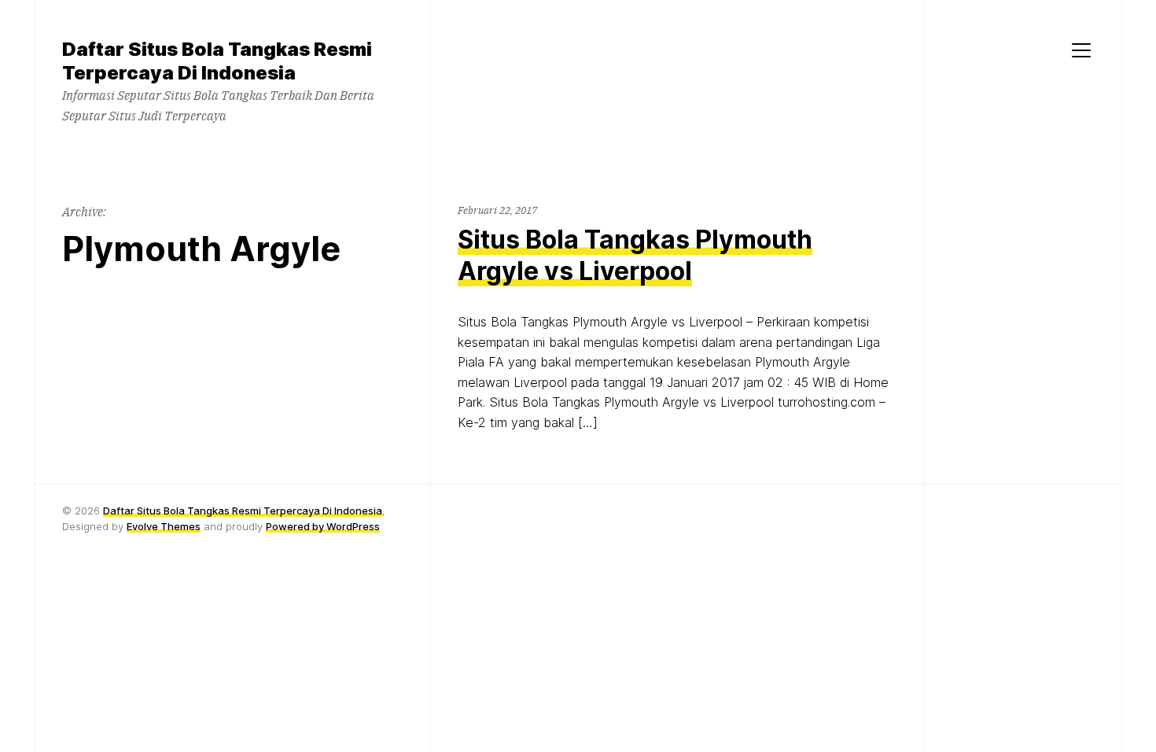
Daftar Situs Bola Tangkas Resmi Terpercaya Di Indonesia (242, 510)
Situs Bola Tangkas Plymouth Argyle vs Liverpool (635, 255)
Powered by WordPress (323, 526)
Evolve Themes (164, 526)
